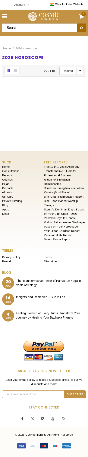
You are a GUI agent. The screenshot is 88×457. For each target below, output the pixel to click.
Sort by (50, 71)
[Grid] (8, 70)
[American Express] (66, 446)
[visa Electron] (33, 446)
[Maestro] (55, 446)
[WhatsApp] (63, 419)
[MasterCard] (44, 446)
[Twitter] (32, 419)
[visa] (21, 446)
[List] (15, 70)
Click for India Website (68, 4)
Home (7, 48)
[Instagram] (43, 419)
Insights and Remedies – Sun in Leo (40, 297)
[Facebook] (22, 419)
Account (19, 4)
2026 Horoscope (26, 48)
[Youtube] (53, 419)
